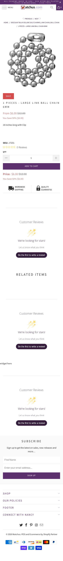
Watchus (16, 534)
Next (37, 19)
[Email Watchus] (41, 525)
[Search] (53, 7)
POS (23, 534)
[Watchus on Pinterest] (31, 525)
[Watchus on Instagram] (36, 525)
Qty (4, 152)
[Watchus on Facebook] (26, 525)
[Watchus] (31, 7)
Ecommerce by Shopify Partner (43, 534)
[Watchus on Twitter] (21, 525)
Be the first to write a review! (31, 255)
